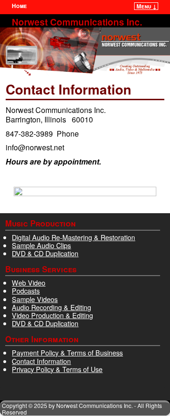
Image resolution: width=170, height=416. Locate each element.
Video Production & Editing (52, 315)
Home (19, 5)
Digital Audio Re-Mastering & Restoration (73, 237)
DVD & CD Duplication (45, 253)
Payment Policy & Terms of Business (67, 352)
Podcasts (26, 290)
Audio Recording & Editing (51, 307)
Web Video (28, 282)
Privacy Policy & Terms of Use (57, 369)
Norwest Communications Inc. (77, 21)
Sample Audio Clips (41, 245)
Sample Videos (35, 299)
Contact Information (41, 361)
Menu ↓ (146, 6)
